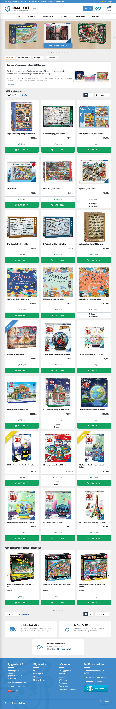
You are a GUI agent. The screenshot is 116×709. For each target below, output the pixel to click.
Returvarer (63, 683)
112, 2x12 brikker (12, 189)
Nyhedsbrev (40, 680)
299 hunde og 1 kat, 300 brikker (53, 299)
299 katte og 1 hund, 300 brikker (90, 299)
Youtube (38, 677)
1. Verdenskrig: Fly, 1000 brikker (54, 134)
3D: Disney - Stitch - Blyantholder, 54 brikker (92, 466)
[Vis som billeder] (85, 95)
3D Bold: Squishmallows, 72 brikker (91, 354)
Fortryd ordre (64, 686)
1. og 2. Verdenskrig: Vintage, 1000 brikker (21, 134)
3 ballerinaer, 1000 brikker (16, 354)
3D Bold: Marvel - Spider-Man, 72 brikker (56, 354)
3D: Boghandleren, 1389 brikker (17, 409)
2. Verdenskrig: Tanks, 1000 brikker (91, 244)
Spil (18, 16)
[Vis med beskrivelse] (90, 95)
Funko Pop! (80, 16)
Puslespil (31, 16)
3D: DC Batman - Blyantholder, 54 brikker (21, 465)
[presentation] (1, 37)
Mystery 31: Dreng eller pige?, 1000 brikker (57, 584)
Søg (89, 8)
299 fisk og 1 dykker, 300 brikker (18, 299)
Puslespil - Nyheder (57, 45)
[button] (48, 52)
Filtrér (11, 58)
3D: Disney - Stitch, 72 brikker (53, 522)
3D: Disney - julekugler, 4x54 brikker (55, 465)
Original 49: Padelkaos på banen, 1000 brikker (92, 585)
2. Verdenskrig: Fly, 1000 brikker (18, 244)
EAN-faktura (63, 680)
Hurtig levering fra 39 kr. (15, 1)
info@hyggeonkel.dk (62, 649)
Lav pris (95, 16)
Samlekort (64, 16)
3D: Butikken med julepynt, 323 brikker (56, 409)
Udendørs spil (48, 16)
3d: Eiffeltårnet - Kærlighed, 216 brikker (93, 522)
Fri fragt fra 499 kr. (33, 1)
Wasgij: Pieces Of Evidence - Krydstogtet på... (20, 585)
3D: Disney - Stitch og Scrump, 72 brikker (21, 522)
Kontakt (62, 674)
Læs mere (11, 85)
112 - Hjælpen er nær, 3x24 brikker (91, 134)
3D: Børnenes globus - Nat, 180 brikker (92, 409)
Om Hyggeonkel (65, 671)
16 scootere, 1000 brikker (51, 189)
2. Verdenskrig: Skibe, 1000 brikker (54, 244)
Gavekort (62, 677)
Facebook (39, 671)
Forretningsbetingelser (67, 689)
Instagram (39, 674)
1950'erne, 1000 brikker (87, 189)
